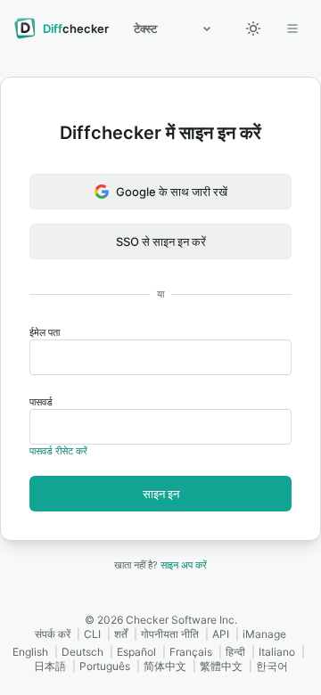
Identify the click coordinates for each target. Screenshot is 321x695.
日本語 (50, 666)
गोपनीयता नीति (170, 634)
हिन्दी (235, 651)
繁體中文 (221, 666)
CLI (92, 634)
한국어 (272, 666)
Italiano (277, 651)
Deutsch (82, 651)
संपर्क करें (52, 634)
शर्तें (121, 634)
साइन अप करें (183, 565)
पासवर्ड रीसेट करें (58, 451)
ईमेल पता (44, 332)
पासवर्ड (41, 402)
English (30, 651)
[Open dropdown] (292, 28)
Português (104, 666)
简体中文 (165, 666)
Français (190, 651)
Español (136, 651)
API (220, 634)
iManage (264, 634)
